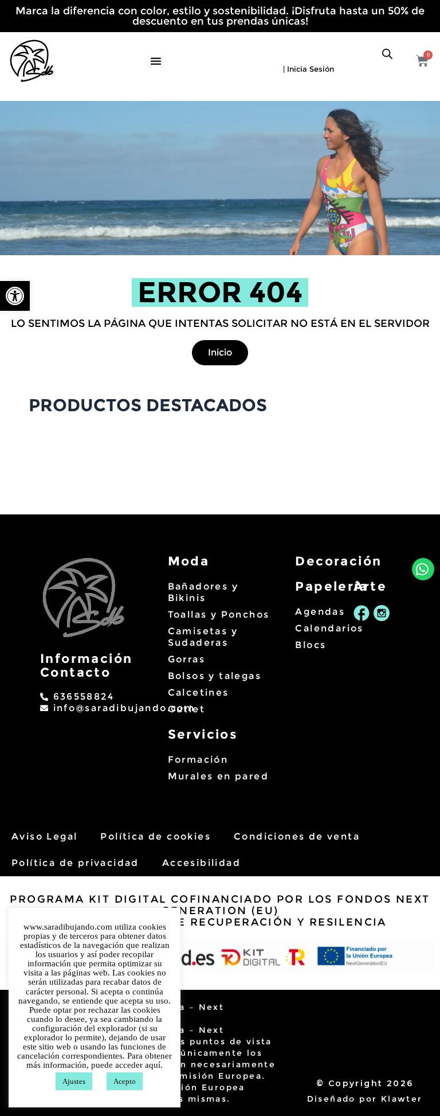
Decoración (338, 561)
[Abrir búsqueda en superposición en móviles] (387, 54)
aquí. (154, 1065)
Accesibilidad (201, 862)
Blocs (310, 644)
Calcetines (198, 692)
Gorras (186, 659)
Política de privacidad (75, 862)
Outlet (186, 709)
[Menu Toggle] (157, 61)
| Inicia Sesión (308, 68)
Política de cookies (155, 836)
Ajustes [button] (73, 1081)
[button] (15, 296)
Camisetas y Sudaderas (203, 637)
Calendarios (318, 628)
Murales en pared (218, 776)
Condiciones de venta (297, 836)
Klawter (402, 1099)
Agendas (318, 611)
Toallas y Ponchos (219, 614)
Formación (198, 759)
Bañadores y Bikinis (203, 592)
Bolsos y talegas (214, 675)
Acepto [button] (124, 1081)
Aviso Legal (44, 836)
